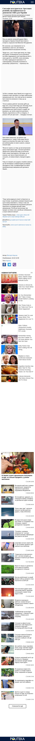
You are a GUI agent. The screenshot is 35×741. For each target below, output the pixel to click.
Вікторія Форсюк (12, 255)
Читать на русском (28, 18)
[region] (17, 78)
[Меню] (32, 2)
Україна (8, 260)
